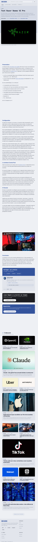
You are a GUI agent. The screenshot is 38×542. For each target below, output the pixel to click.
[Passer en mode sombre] (35, 2)
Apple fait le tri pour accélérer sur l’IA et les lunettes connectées (18, 415)
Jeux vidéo (14, 4)
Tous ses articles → (15, 282)
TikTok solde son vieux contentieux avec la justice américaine (17, 461)
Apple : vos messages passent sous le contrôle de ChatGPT (26, 480)
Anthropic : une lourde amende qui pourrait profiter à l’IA (26, 390)
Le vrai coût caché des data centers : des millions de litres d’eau (18, 505)
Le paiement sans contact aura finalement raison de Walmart (9, 480)
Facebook (8, 273)
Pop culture (7, 4)
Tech (2, 4)
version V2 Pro (14, 71)
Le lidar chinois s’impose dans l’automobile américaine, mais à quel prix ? (26, 435)
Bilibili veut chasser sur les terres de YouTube (27, 525)
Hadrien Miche (3, 18)
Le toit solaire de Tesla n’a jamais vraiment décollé (9, 435)
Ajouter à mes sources (10, 300)
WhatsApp (19, 273)
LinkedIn (13, 273)
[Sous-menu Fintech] (21, 4)
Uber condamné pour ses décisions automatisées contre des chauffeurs (10, 390)
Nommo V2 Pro (22, 164)
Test (11, 289)
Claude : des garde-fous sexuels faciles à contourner (18, 372)
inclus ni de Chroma (20, 78)
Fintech (19, 4)
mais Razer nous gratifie (14, 66)
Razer (8, 289)
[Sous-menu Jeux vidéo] (16, 4)
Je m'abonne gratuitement (10, 311)
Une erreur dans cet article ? (14, 285)
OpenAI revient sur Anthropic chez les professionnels (10, 525)
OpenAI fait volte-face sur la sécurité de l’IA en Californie (10, 348)
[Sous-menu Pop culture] (10, 4)
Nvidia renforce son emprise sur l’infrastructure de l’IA (26, 348)
